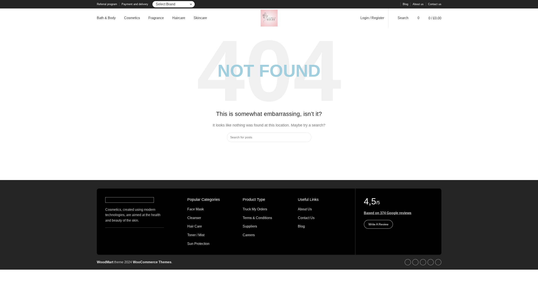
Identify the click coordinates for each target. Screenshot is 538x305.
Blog (301, 226)
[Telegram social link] (395, 4)
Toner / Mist (195, 235)
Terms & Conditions (257, 218)
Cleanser (194, 218)
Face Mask (195, 209)
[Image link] (129, 199)
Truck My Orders (255, 209)
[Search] (306, 137)
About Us (305, 209)
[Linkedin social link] (390, 4)
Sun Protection (198, 243)
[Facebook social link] (375, 4)
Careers (249, 235)
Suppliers (250, 226)
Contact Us (306, 218)
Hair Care (194, 226)
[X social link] (380, 4)
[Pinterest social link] (385, 4)
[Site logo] (269, 17)
